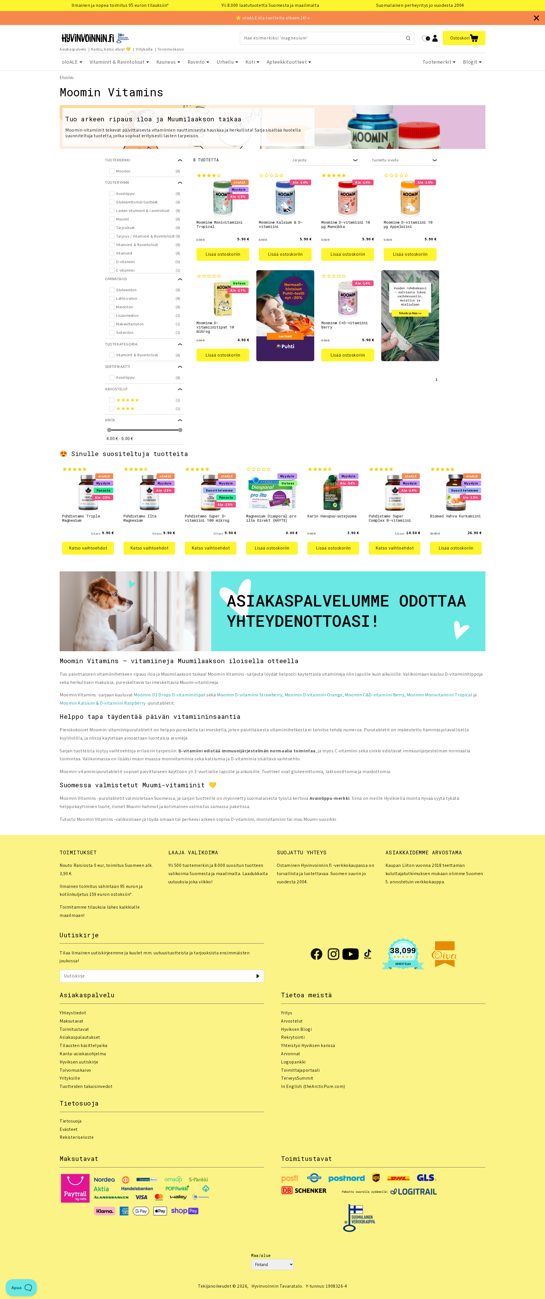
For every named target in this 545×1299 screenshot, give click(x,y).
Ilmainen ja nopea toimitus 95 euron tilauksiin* (120, 5)
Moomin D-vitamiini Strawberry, (250, 695)
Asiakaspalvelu (73, 49)
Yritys (286, 1013)
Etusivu (67, 77)
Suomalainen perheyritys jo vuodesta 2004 (420, 5)
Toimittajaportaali (300, 1070)
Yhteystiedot (73, 1013)
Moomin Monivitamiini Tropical (439, 695)
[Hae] (408, 38)
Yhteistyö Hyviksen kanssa (308, 1045)
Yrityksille (144, 49)
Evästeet (69, 1129)
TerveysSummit (297, 1078)
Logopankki (293, 1062)
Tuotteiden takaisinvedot (86, 1086)
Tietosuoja (71, 1121)
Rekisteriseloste (77, 1137)
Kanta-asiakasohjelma (83, 1054)
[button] (464, 38)
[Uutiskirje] (257, 976)
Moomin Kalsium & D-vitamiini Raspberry (103, 703)
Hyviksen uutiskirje (79, 1062)
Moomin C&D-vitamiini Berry (374, 695)
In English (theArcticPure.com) (313, 1086)
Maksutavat (71, 1021)
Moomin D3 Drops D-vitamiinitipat (169, 695)
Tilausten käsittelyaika (84, 1045)
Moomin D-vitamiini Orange (314, 695)
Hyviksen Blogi (296, 1029)
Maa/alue (261, 1255)
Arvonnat (290, 1054)
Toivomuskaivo (171, 49)
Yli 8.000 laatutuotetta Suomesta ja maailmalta (270, 5)
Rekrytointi (293, 1037)
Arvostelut (292, 1021)
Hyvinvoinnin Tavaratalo (276, 1286)
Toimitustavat (74, 1029)
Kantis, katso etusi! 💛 (111, 49)
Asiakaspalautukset (80, 1037)
